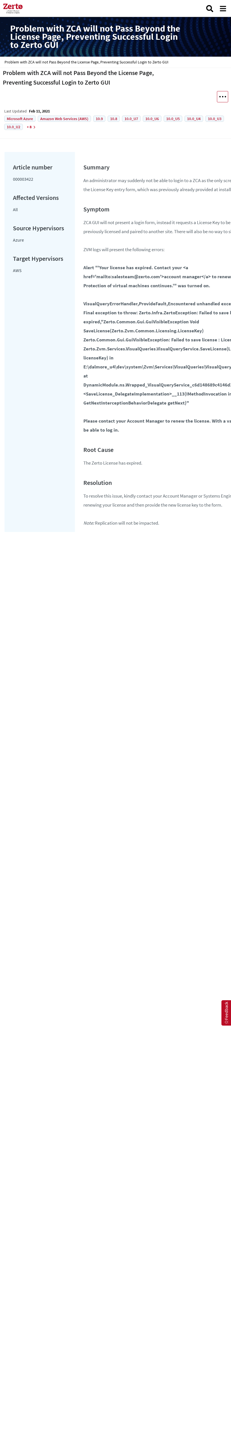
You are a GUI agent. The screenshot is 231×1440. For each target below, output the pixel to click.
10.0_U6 (152, 118)
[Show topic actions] (222, 96)
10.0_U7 (131, 118)
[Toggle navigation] (223, 9)
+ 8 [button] (29, 126)
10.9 (99, 118)
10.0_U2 (13, 126)
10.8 (113, 118)
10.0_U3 (214, 118)
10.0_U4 (194, 118)
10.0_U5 (173, 118)
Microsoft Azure (20, 118)
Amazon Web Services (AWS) (64, 118)
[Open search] (210, 9)
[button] (226, 1013)
